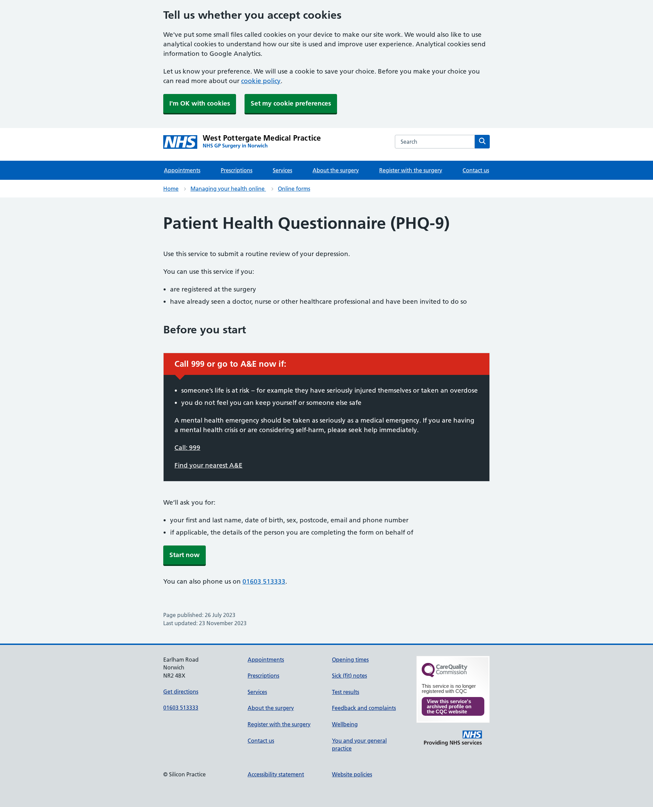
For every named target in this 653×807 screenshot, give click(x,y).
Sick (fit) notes (349, 675)
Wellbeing (345, 724)
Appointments (182, 170)
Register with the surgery (410, 170)
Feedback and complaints (364, 708)
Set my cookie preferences (291, 103)
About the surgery (336, 170)
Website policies (352, 774)
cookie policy (261, 81)
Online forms (294, 188)
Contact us (476, 170)
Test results (345, 692)
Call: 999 (187, 448)
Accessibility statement (276, 774)
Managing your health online (228, 188)
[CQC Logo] (444, 675)
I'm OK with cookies (199, 103)
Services (282, 170)
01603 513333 (263, 581)
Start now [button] (184, 555)
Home (171, 188)
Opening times (350, 659)
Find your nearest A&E (208, 465)
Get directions (180, 691)
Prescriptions (236, 170)
